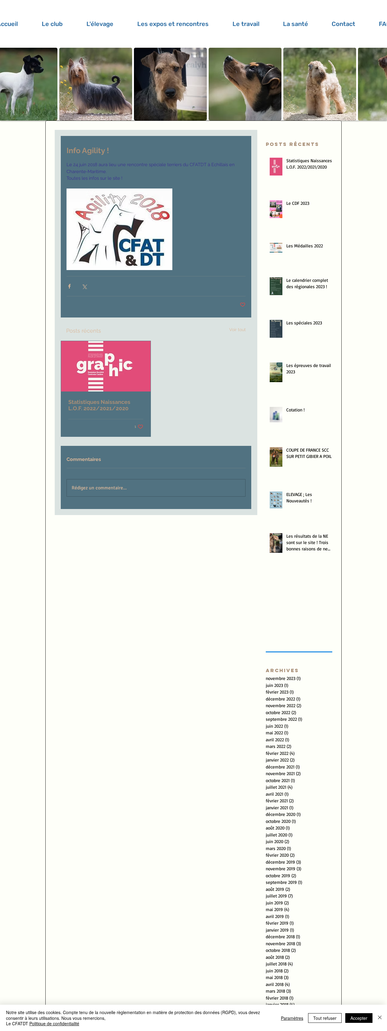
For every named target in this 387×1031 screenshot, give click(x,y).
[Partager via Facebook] (69, 286)
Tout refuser (325, 1018)
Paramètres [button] (292, 1018)
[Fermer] (379, 1018)
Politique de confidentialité (54, 1023)
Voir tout (237, 329)
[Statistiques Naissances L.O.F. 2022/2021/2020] (106, 366)
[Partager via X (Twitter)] (84, 286)
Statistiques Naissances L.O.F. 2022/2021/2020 (99, 405)
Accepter (358, 1018)
